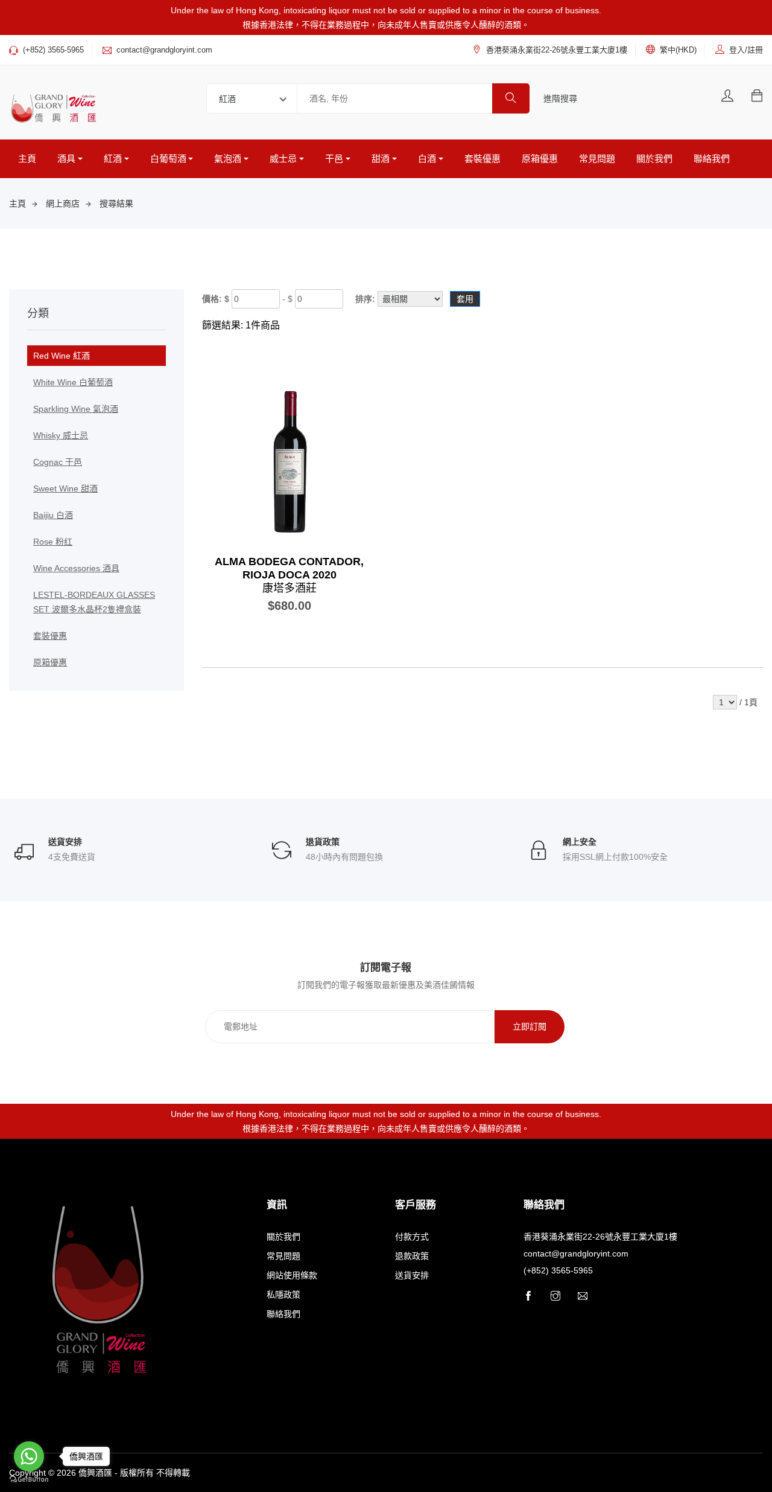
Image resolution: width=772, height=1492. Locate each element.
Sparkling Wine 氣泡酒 (75, 409)
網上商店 (63, 203)
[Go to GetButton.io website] (29, 1480)
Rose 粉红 (52, 541)
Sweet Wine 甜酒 (65, 488)
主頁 (27, 158)
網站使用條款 (292, 1275)
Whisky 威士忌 (60, 435)
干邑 (334, 158)
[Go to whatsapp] (29, 1456)
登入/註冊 (746, 49)
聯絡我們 (712, 158)
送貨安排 (412, 1275)
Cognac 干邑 (57, 462)
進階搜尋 (560, 98)
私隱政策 (283, 1294)
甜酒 (381, 158)
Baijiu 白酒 (53, 515)
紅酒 (113, 158)
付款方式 (412, 1236)
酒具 (66, 158)
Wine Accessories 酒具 (76, 568)
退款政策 (412, 1256)
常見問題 (597, 158)
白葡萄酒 (168, 158)
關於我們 (654, 158)
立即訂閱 (529, 1026)
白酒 (427, 158)
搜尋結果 (116, 203)
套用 (465, 299)
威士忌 (283, 158)
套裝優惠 (482, 158)
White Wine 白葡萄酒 (73, 382)
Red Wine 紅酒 (61, 355)
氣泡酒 (227, 158)
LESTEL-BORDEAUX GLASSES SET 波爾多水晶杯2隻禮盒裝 (94, 602)
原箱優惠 (540, 158)
